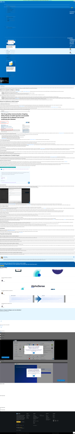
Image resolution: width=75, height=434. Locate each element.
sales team (54, 219)
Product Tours (47, 418)
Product (34, 423)
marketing (65, 219)
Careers (53, 416)
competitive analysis (42, 148)
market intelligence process (18, 91)
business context (17, 98)
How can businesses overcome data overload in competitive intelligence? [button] (10, 239)
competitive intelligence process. (26, 91)
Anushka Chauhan (3, 281)
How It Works (27, 418)
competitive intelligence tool (33, 139)
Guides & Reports (47, 417)
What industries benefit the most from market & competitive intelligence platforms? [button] (11, 252)
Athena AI (27, 416)
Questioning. (66, 161)
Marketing (34, 422)
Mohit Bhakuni (71, 53)
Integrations (27, 417)
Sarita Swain (71, 50)
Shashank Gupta (3, 294)
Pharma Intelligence (35, 416)
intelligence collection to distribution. (11, 230)
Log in (70, 7)
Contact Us (54, 417)
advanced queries (28, 187)
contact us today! (21, 232)
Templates (47, 416)
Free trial (72, 7)
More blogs (1, 268)
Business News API (6, 3)
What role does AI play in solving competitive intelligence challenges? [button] (9, 243)
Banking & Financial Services (36, 417)
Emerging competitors (4, 138)
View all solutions (34, 425)
